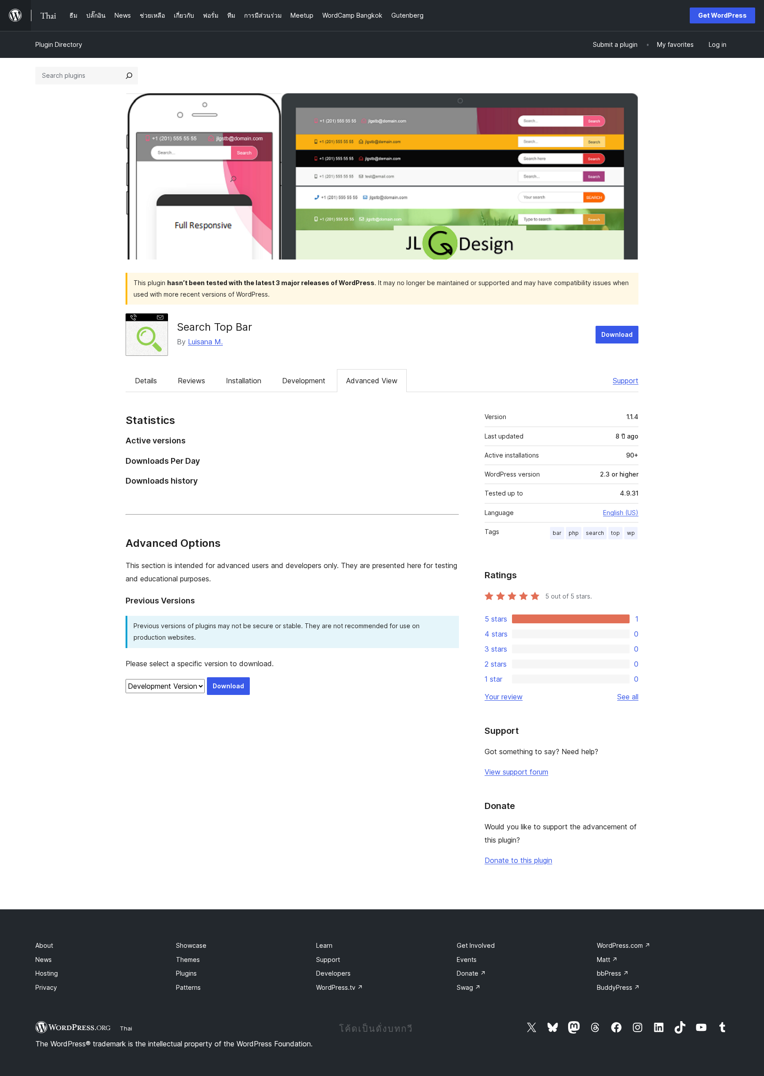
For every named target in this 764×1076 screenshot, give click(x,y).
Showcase (191, 945)
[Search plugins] (129, 75)
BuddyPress (618, 987)
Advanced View (371, 380)
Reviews (191, 380)
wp (631, 533)
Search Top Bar (214, 327)
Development (303, 380)
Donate (471, 973)
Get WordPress (722, 15)
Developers (333, 973)
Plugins (186, 973)
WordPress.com (623, 945)
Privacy (46, 987)
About (44, 945)
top (615, 533)
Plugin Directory (58, 44)
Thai (126, 1028)
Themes (188, 959)
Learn (324, 945)
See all (627, 696)
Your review (504, 696)
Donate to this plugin (518, 860)
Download (617, 334)
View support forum (516, 771)
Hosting (46, 973)
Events (467, 959)
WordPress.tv (339, 987)
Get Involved (476, 945)
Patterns (188, 987)
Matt (607, 959)
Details (146, 380)
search (595, 533)
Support (625, 380)
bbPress (613, 973)
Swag (469, 987)
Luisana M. (205, 341)
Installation (243, 380)
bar (557, 533)
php (574, 533)
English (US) (620, 512)
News (43, 959)
